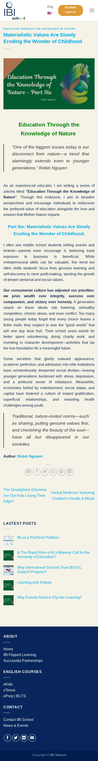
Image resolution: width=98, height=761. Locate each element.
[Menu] (92, 10)
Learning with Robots (34, 582)
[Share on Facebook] (36, 472)
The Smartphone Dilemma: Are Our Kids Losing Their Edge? (25, 495)
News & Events (15, 725)
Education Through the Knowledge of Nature (39, 28)
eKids (8, 684)
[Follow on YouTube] (32, 738)
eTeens (9, 690)
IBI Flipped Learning (19, 655)
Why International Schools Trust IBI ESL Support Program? (49, 570)
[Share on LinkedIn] (69, 472)
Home (8, 649)
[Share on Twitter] (45, 472)
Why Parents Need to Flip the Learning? (49, 597)
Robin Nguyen (30, 456)
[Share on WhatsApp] (28, 472)
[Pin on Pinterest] (61, 472)
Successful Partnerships (23, 661)
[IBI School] (22, 10)
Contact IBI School (18, 720)
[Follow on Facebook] (7, 738)
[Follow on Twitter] (16, 738)
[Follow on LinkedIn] (24, 738)
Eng (50, 6)
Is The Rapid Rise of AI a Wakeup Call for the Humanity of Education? (53, 555)
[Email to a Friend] (53, 472)
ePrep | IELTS (14, 696)
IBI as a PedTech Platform (38, 537)
